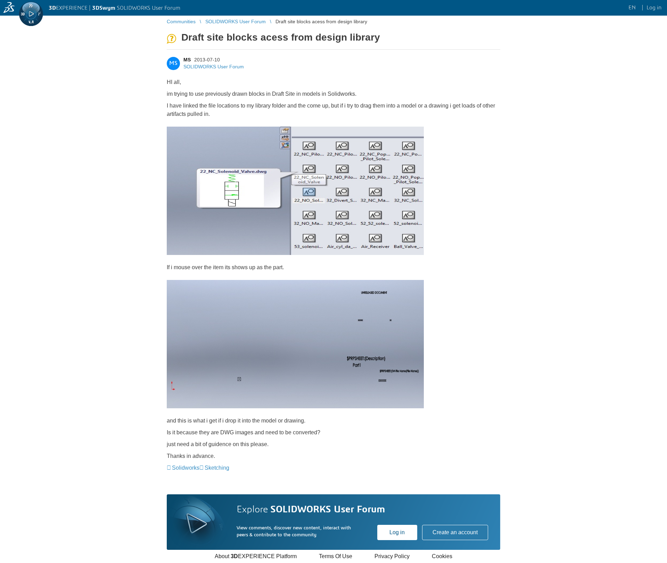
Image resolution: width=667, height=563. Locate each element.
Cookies (442, 556)
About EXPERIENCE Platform (256, 556)
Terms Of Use (335, 556)
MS (187, 59)
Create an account (455, 532)
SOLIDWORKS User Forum (213, 66)
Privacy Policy (392, 556)
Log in (397, 532)
